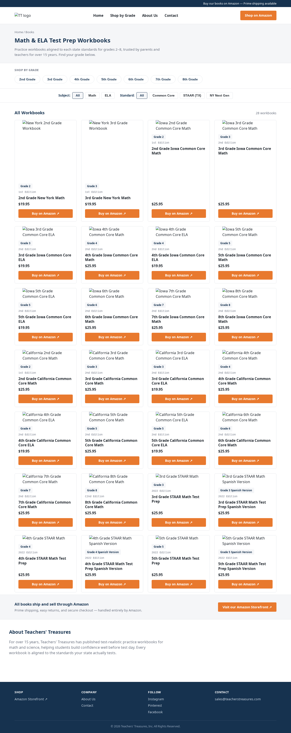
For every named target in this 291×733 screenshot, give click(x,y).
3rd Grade (55, 79)
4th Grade (82, 79)
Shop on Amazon (258, 15)
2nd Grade (27, 79)
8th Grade (190, 79)
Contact (171, 15)
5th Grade (109, 79)
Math (92, 95)
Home (98, 15)
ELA (108, 95)
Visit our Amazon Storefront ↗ (247, 607)
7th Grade (163, 79)
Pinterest (155, 705)
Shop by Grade (122, 15)
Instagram (156, 699)
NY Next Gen (219, 95)
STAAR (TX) (192, 95)
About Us (150, 15)
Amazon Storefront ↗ (31, 699)
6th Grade (136, 79)
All (78, 95)
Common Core (164, 95)
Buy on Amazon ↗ (45, 213)
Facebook (155, 712)
